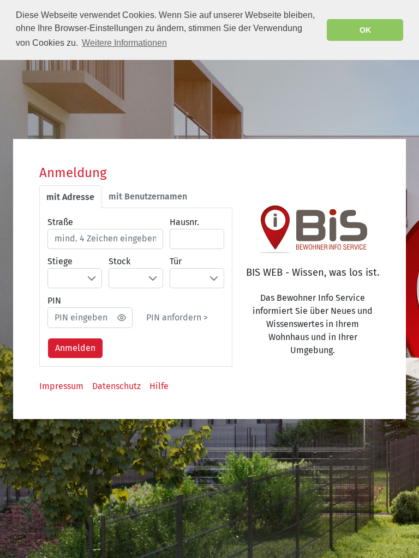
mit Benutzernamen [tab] (148, 196)
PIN (54, 300)
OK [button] (365, 30)
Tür (176, 261)
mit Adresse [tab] (70, 197)
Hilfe (159, 386)
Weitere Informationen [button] (124, 42)
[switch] (121, 317)
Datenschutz (116, 386)
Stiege (60, 261)
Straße (60, 222)
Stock (119, 261)
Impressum (61, 386)
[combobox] (75, 278)
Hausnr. (184, 222)
